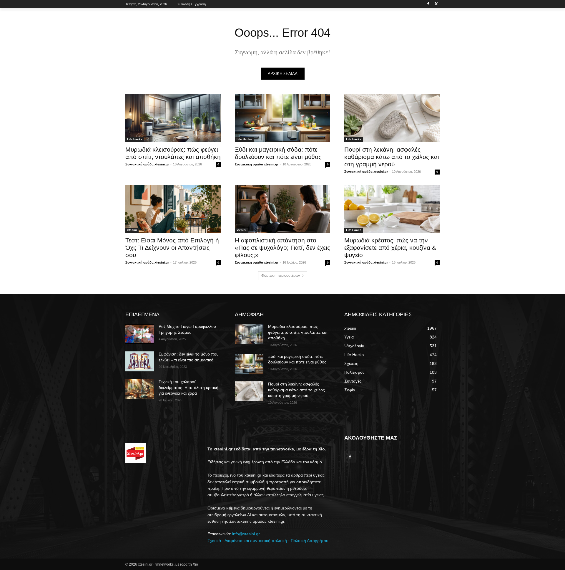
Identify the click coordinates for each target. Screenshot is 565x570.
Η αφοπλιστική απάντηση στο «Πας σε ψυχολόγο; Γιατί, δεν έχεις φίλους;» (282, 247)
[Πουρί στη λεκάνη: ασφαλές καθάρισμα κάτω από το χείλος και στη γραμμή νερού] (392, 118)
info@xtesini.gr (246, 534)
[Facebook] (428, 4)
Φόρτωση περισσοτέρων (280, 276)
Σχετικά (214, 540)
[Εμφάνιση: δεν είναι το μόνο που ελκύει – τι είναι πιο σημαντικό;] (139, 361)
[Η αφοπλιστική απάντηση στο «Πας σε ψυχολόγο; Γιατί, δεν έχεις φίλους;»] (282, 209)
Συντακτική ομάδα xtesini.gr (147, 164)
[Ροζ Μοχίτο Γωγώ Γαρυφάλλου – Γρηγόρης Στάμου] (139, 334)
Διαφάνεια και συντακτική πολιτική (256, 540)
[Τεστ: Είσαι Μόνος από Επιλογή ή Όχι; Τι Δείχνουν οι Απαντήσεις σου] (173, 209)
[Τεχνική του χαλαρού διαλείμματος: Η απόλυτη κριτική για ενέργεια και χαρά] (139, 389)
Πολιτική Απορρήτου (309, 540)
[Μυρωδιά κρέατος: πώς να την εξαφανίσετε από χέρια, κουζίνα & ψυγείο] (392, 209)
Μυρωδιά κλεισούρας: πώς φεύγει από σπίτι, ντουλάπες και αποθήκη (297, 332)
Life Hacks (134, 139)
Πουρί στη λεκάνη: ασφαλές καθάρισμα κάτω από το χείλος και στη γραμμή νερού (391, 156)
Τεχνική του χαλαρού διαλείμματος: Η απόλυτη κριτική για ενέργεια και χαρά (188, 387)
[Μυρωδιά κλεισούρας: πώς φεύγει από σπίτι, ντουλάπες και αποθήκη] (173, 118)
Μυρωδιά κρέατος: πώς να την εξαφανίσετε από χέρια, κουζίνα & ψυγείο (390, 247)
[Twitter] (436, 4)
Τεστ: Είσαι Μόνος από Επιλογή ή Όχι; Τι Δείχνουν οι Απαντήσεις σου (172, 247)
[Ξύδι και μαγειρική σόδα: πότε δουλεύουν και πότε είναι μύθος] (282, 118)
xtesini (132, 230)
